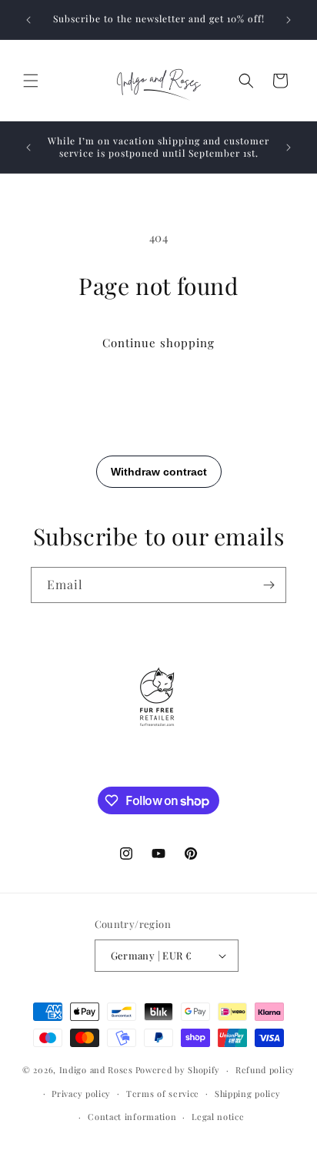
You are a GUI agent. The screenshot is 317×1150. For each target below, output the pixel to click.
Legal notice (218, 1116)
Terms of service (162, 1093)
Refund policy (265, 1069)
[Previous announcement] (28, 20)
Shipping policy (248, 1093)
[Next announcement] (288, 20)
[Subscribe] (268, 585)
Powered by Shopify (178, 1069)
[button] (31, 81)
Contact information (132, 1116)
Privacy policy (81, 1093)
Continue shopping (158, 342)
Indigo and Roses (96, 1069)
